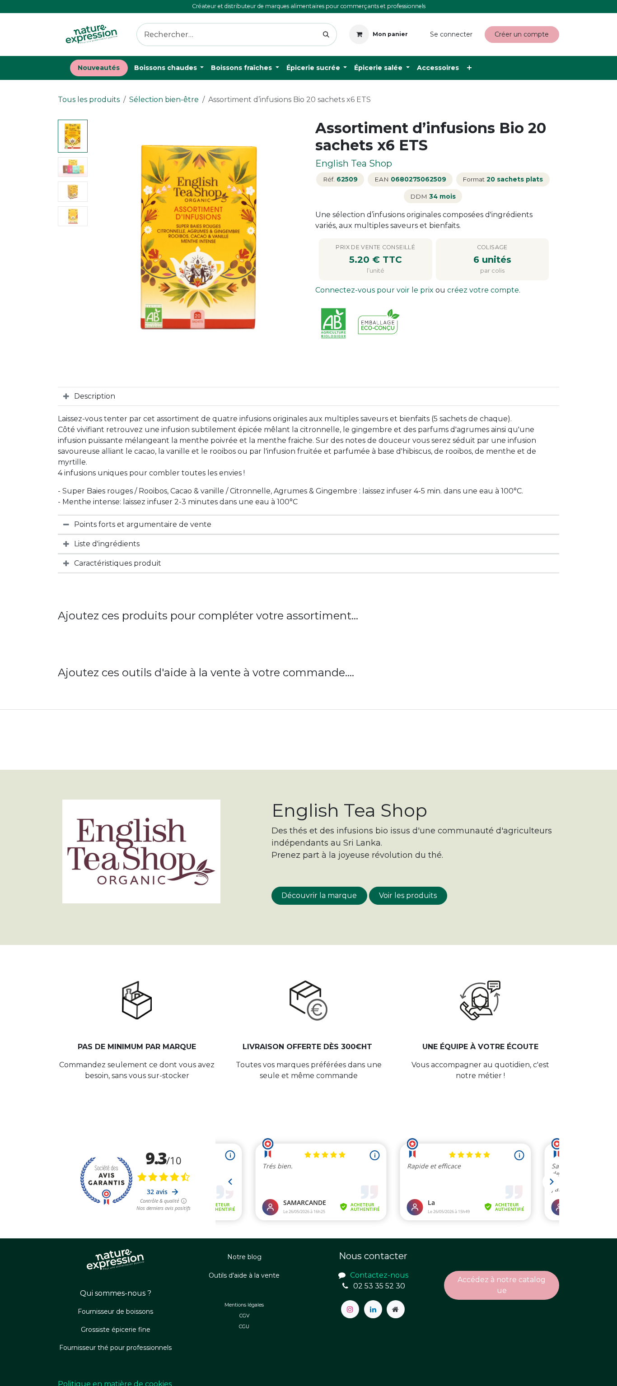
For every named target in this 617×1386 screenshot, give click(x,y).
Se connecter (451, 34)
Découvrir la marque (319, 895)
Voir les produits (408, 895)
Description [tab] (94, 396)
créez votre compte (483, 290)
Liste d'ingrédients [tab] (107, 544)
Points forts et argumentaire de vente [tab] (142, 524)
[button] (102, 237)
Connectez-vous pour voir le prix (375, 290)
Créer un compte (522, 34)
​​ (502, 1285)
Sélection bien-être (164, 99)
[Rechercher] (326, 34)
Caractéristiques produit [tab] (117, 563)
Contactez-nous (523, 68)
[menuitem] (99, 68)
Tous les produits (89, 99)
